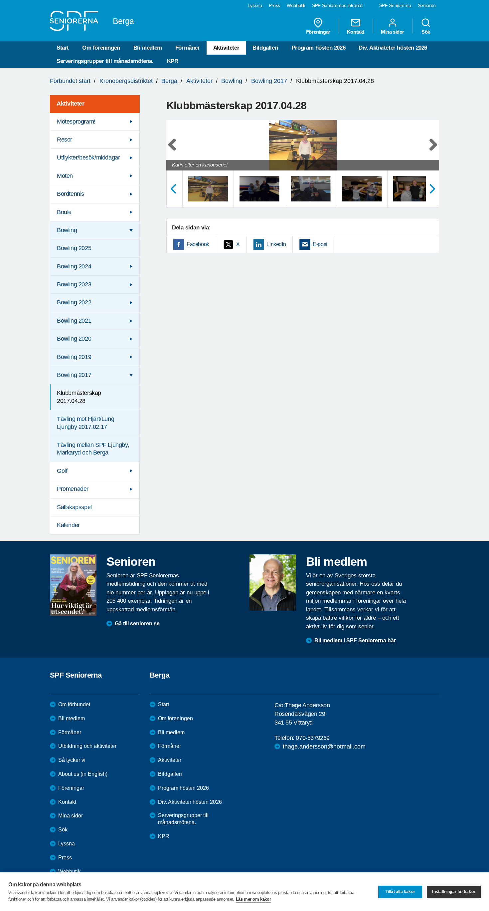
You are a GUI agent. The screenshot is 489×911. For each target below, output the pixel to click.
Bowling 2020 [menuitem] (74, 338)
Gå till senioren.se (137, 623)
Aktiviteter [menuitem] (70, 103)
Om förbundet (74, 704)
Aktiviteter (226, 48)
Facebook (198, 244)
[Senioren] (73, 585)
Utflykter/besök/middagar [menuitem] (88, 157)
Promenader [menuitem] (72, 488)
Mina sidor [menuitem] (392, 31)
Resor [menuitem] (64, 139)
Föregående (173, 188)
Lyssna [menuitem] (255, 5)
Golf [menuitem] (62, 470)
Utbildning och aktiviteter (87, 746)
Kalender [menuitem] (68, 525)
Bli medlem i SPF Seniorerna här (355, 640)
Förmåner (187, 48)
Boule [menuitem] (64, 212)
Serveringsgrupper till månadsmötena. (105, 61)
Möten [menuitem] (65, 175)
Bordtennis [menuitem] (70, 193)
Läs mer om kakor (253, 899)
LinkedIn (276, 244)
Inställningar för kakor (453, 891)
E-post (320, 244)
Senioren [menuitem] (427, 5)
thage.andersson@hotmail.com (324, 746)
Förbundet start (70, 81)
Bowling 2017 (269, 81)
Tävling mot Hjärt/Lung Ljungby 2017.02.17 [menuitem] (85, 423)
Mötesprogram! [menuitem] (76, 121)
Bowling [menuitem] (67, 230)
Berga (169, 81)
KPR (172, 61)
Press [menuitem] (274, 5)
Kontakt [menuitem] (355, 31)
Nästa (432, 188)
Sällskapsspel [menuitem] (74, 507)
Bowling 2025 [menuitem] (74, 248)
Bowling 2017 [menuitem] (74, 375)
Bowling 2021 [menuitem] (74, 320)
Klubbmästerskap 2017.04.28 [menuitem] (79, 397)
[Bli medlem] (272, 582)
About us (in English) (82, 774)
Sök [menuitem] (425, 31)
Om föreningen (101, 48)
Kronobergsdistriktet (126, 81)
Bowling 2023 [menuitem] (74, 284)
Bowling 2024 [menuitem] (74, 266)
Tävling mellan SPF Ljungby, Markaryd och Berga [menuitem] (93, 449)
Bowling (231, 81)
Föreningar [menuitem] (318, 31)
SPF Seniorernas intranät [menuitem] (337, 5)
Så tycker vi (71, 760)
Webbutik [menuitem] (296, 5)
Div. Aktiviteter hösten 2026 (393, 48)
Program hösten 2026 (318, 48)
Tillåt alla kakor (400, 891)
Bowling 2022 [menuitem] (74, 302)
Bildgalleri (265, 48)
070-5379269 (313, 738)
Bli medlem (147, 48)
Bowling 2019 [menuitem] (74, 357)
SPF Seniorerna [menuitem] (395, 5)
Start (63, 48)
